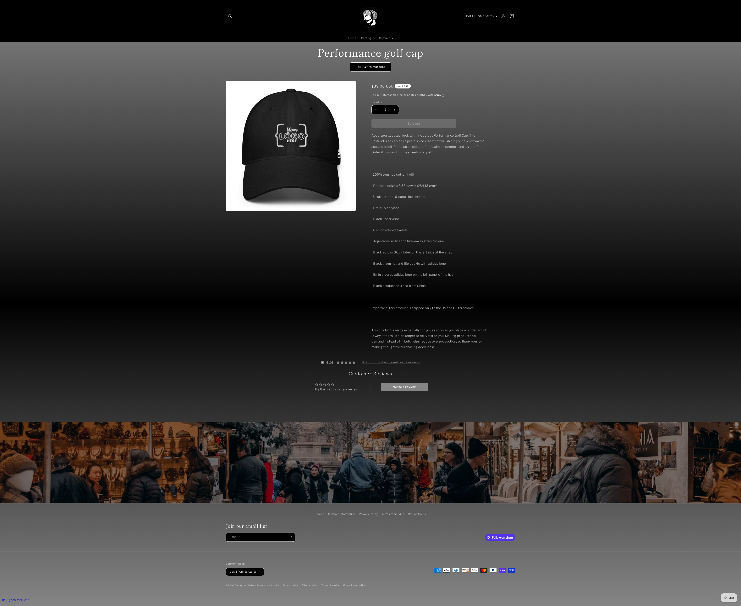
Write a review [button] (404, 387)
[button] (230, 16)
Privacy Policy (368, 514)
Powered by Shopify (268, 585)
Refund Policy (417, 514)
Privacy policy (310, 585)
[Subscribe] (291, 537)
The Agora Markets (370, 67)
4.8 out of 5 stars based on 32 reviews (391, 362)
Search (319, 514)
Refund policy (290, 585)
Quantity (376, 102)
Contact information (354, 585)
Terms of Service (392, 514)
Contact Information (341, 514)
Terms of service (330, 585)
